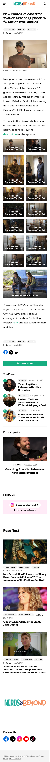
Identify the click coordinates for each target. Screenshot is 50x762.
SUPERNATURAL (26, 615)
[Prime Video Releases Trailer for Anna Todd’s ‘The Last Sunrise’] (9, 415)
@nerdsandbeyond (25, 505)
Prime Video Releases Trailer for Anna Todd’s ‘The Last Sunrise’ (31, 417)
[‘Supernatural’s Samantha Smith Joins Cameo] (25, 599)
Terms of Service (15, 758)
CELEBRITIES (10, 615)
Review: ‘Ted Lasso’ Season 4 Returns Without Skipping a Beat (32, 402)
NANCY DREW (10, 567)
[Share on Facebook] (5, 352)
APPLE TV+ (23, 395)
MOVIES (22, 380)
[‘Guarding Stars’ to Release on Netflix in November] (9, 385)
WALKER (31, 30)
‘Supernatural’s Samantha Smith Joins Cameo (22, 623)
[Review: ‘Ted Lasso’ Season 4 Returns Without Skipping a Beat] (9, 400)
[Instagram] (19, 739)
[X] (13, 739)
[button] (4, 4)
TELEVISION (9, 30)
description (10, 134)
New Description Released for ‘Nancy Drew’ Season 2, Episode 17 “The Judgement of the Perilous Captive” (24, 577)
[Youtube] (26, 739)
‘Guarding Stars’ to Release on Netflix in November (30, 387)
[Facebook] (6, 739)
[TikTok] (33, 739)
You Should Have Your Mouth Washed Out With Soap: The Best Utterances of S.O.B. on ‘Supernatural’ (25, 669)
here (15, 322)
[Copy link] (16, 352)
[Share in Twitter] (11, 352)
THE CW (21, 30)
